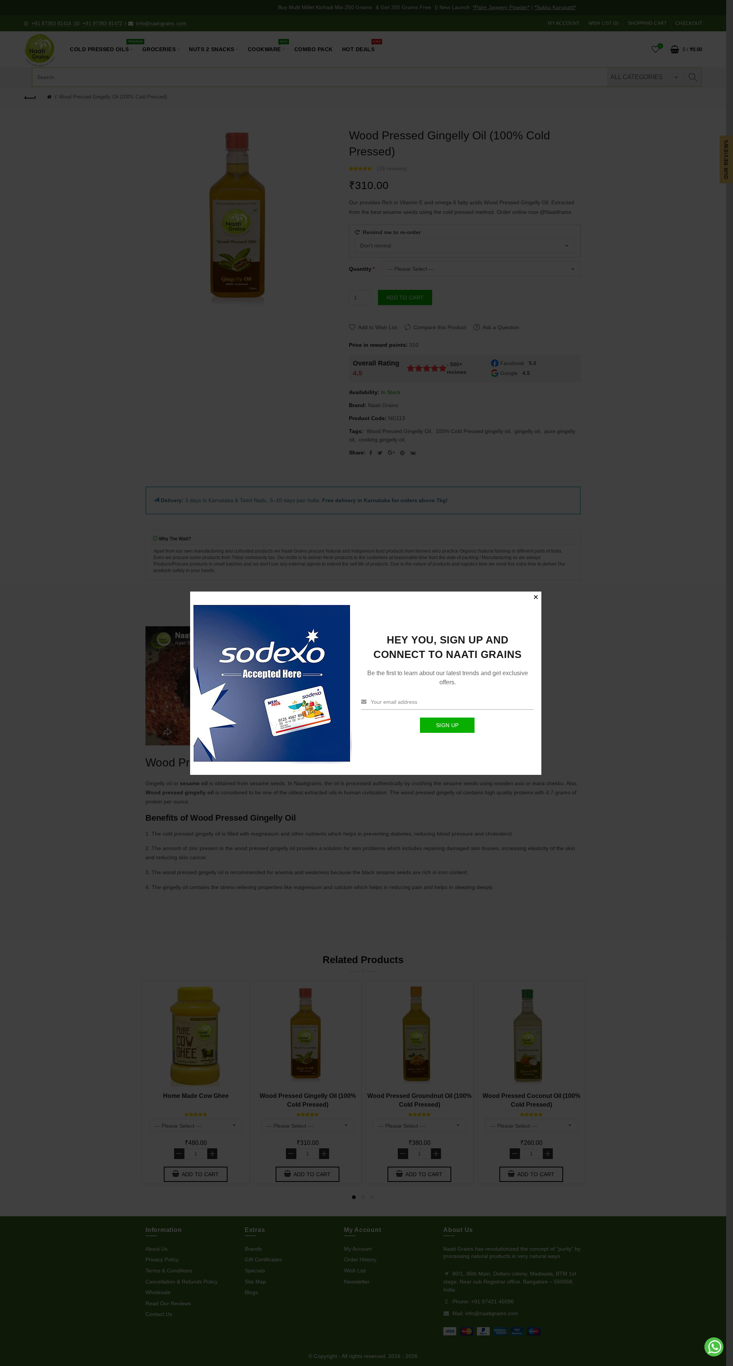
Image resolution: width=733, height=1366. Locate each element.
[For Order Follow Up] (714, 1354)
